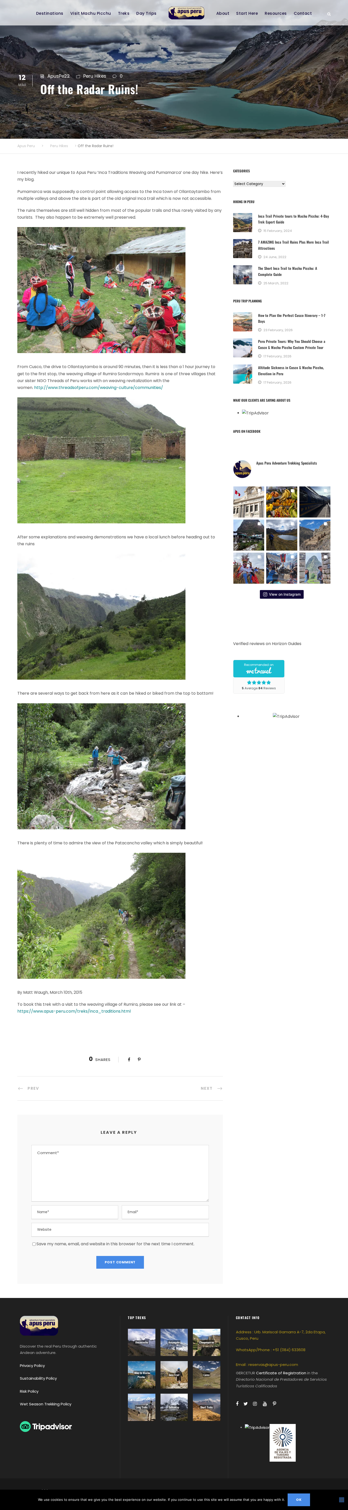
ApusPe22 (58, 76)
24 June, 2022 (274, 257)
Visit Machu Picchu (90, 13)
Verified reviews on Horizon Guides (267, 644)
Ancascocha (141, 1342)
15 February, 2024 (277, 230)
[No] (341, 1499)
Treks (124, 13)
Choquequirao (206, 1342)
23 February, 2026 (278, 330)
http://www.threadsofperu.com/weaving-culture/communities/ (98, 387)
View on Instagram (285, 594)
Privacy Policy (32, 1365)
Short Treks (206, 1407)
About (223, 13)
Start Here (247, 13)
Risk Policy (29, 1391)
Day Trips (146, 13)
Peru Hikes (94, 76)
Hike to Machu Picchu (142, 1375)
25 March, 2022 (275, 283)
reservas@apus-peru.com (273, 1364)
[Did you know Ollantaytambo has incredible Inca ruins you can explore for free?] (314, 535)
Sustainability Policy (38, 1378)
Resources (276, 13)
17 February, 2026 (277, 356)
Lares (206, 1375)
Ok (299, 1499)
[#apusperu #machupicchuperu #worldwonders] (314, 568)
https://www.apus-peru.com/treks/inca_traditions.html (74, 1011)
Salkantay (174, 1407)
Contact (303, 13)
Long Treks (142, 1407)
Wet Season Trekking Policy (45, 1404)
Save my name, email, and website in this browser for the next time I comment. (115, 1244)
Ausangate (174, 1342)
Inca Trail (174, 1375)
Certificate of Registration (281, 1373)
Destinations (49, 13)
